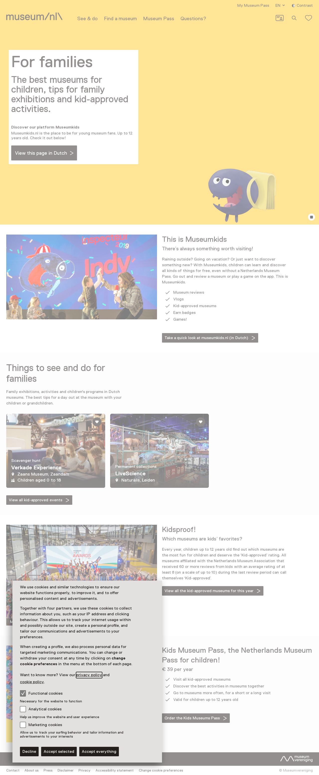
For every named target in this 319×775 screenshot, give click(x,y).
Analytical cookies (45, 709)
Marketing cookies (45, 725)
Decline (29, 751)
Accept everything (99, 751)
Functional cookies (45, 693)
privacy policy (89, 675)
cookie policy (32, 682)
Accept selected (59, 751)
